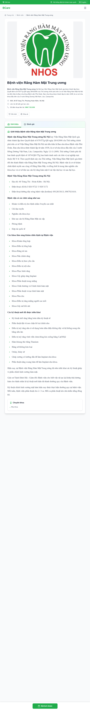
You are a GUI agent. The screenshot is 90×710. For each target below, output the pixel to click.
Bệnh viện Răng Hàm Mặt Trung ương (36, 82)
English (83, 2)
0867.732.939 (30, 107)
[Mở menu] (85, 8)
